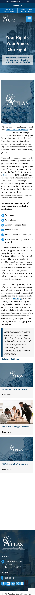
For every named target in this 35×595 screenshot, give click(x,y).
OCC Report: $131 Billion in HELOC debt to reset (14, 464)
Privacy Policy (27, 594)
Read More (6, 395)
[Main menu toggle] (29, 19)
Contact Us (17, 6)
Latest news (6, 124)
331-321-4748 (10, 578)
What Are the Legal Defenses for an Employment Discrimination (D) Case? (15, 427)
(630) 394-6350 (26, 12)
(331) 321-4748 (9, 12)
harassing (17, 299)
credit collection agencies (17, 130)
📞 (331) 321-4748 (23, 1)
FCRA (4, 175)
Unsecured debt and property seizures (16, 389)
